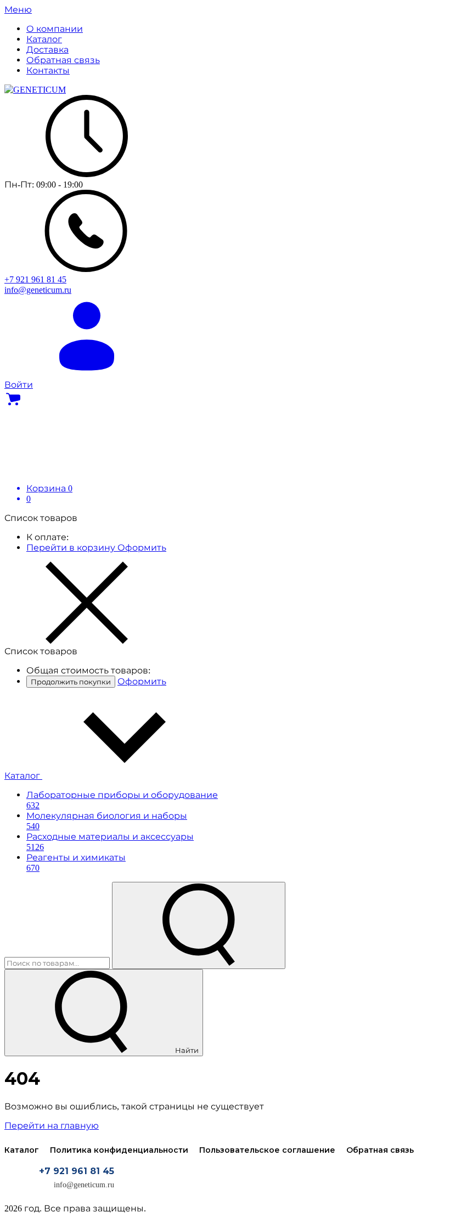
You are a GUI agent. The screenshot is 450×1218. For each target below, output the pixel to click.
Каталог (23, 776)
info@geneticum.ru (84, 1184)
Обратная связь (380, 1150)
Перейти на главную (51, 1125)
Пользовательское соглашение (267, 1150)
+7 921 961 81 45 (76, 1171)
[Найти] (198, 925)
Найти (186, 1050)
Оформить (141, 547)
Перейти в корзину (71, 547)
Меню (18, 9)
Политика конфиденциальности (119, 1150)
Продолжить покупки (71, 681)
